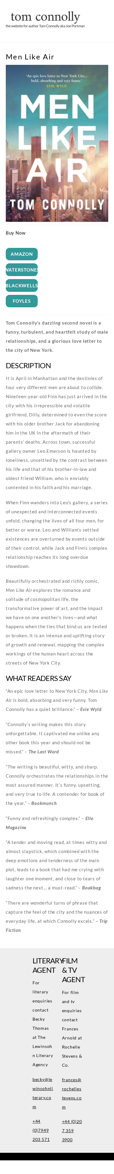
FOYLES (22, 301)
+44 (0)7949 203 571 (41, 1130)
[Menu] (105, 9)
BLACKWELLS (22, 285)
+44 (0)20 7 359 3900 (72, 1130)
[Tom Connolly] (45, 26)
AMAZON (22, 254)
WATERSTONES (22, 269)
